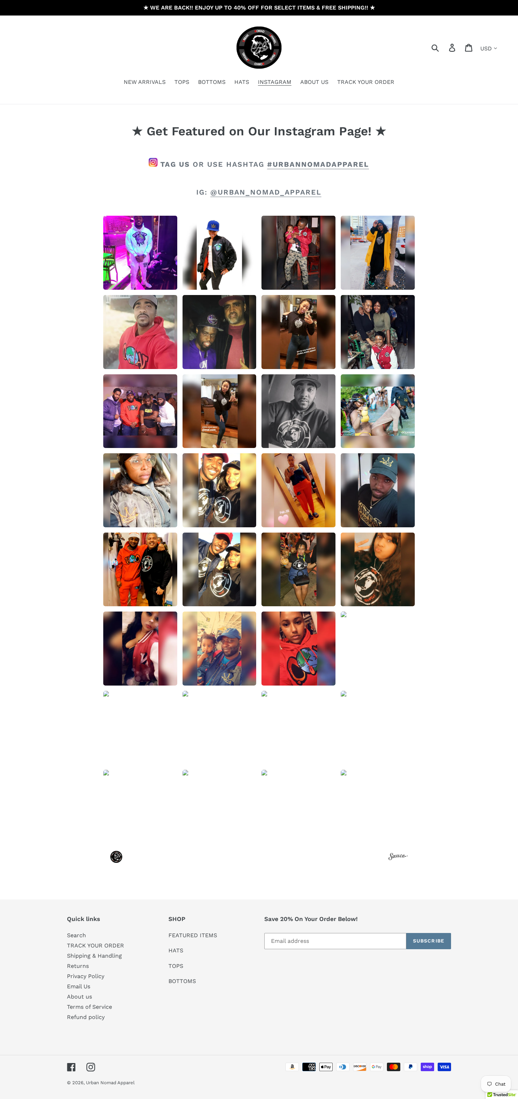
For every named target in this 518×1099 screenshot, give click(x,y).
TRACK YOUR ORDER (95, 945)
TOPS (175, 966)
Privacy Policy (85, 976)
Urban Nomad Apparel (110, 1082)
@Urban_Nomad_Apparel (265, 192)
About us (79, 996)
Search (76, 935)
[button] (140, 253)
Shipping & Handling (94, 955)
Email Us (78, 986)
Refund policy (86, 1017)
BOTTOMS (182, 981)
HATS (175, 950)
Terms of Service (89, 1006)
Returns (78, 966)
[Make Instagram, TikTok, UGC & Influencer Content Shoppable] (398, 857)
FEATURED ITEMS (192, 935)
